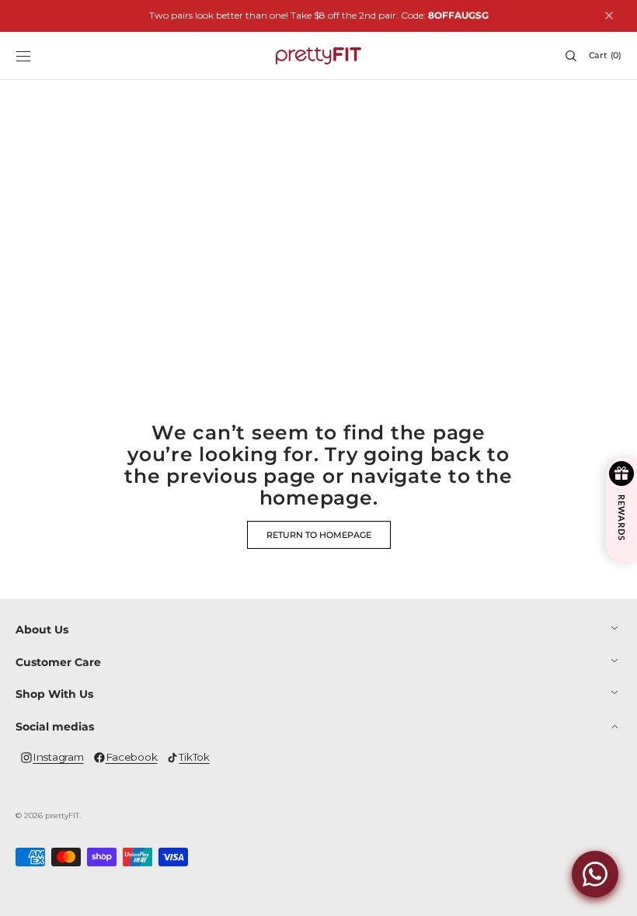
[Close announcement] (609, 15)
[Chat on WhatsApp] (595, 874)
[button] (23, 56)
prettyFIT (62, 815)
